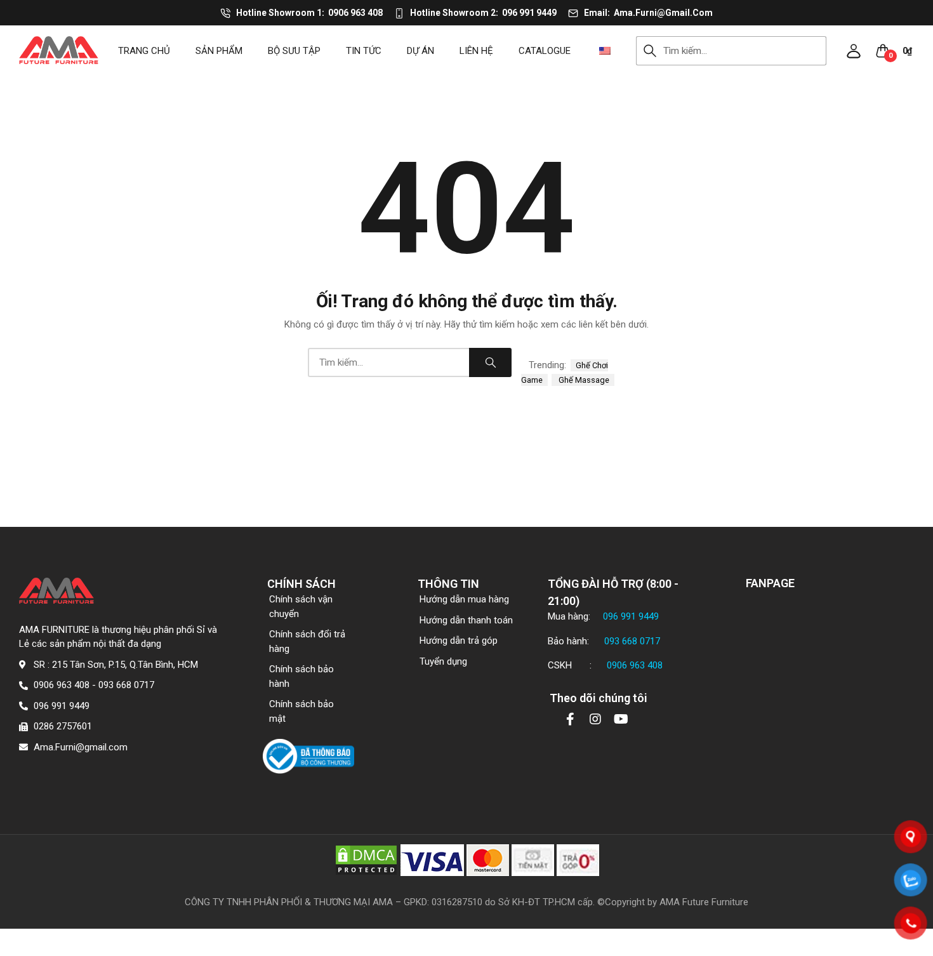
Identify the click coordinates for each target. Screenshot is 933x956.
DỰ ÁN (420, 50)
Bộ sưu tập (294, 50)
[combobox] (744, 50)
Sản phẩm (218, 50)
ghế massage (583, 380)
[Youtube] (620, 719)
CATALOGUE (545, 50)
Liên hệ (476, 50)
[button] (853, 51)
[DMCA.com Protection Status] (366, 859)
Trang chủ (144, 50)
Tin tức (363, 50)
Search (649, 50)
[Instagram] (595, 719)
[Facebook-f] (570, 719)
